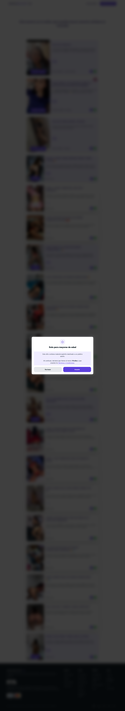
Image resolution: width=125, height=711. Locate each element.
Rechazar (48, 369)
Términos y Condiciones (66, 363)
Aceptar (77, 369)
